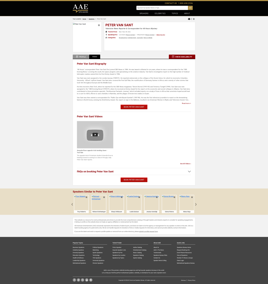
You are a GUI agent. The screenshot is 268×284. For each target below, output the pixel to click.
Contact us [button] (171, 3)
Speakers (91, 19)
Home (84, 19)
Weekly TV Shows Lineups (185, 258)
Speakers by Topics (118, 258)
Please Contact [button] (130, 35)
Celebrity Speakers (78, 250)
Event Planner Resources (184, 252)
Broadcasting (123, 37)
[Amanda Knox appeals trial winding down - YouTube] (95, 135)
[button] (72, 204)
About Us (156, 247)
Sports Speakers (97, 252)
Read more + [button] (186, 103)
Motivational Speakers (79, 263)
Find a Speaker (117, 247)
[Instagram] (90, 281)
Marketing (96, 250)
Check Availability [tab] (183, 57)
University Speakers (98, 260)
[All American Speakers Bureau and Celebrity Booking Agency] (80, 8)
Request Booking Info (183, 250)
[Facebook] (74, 281)
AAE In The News (159, 250)
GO (190, 8)
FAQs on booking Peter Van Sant (95, 171)
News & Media (148, 37)
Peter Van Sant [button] (119, 25)
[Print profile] (189, 19)
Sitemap (183, 280)
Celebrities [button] (160, 13)
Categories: (112, 37)
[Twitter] (78, 281)
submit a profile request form (148, 231)
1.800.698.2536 (185, 3)
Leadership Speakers (79, 260)
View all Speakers (182, 255)
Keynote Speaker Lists (119, 250)
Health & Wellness (78, 258)
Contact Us (157, 258)
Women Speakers (98, 263)
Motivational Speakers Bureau (186, 263)
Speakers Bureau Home (184, 247)
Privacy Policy (191, 280)
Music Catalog (137, 252)
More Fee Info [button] (161, 35)
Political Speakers (98, 247)
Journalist (140, 37)
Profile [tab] (82, 57)
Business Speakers (78, 247)
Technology (96, 255)
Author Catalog (137, 247)
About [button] (187, 13)
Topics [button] (175, 13)
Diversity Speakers (78, 252)
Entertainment (132, 37)
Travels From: (112, 32)
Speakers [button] (144, 13)
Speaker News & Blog (160, 260)
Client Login (180, 260)
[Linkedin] (82, 281)
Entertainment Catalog (139, 250)
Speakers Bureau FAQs (160, 255)
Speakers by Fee (117, 252)
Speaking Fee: (113, 35)
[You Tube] (86, 281)
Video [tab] (94, 57)
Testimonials (157, 252)
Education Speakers (79, 255)
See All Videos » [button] (185, 163)
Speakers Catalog (138, 255)
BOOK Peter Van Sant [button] (134, 107)
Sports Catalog (137, 258)
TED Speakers (97, 258)
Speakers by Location (119, 255)
